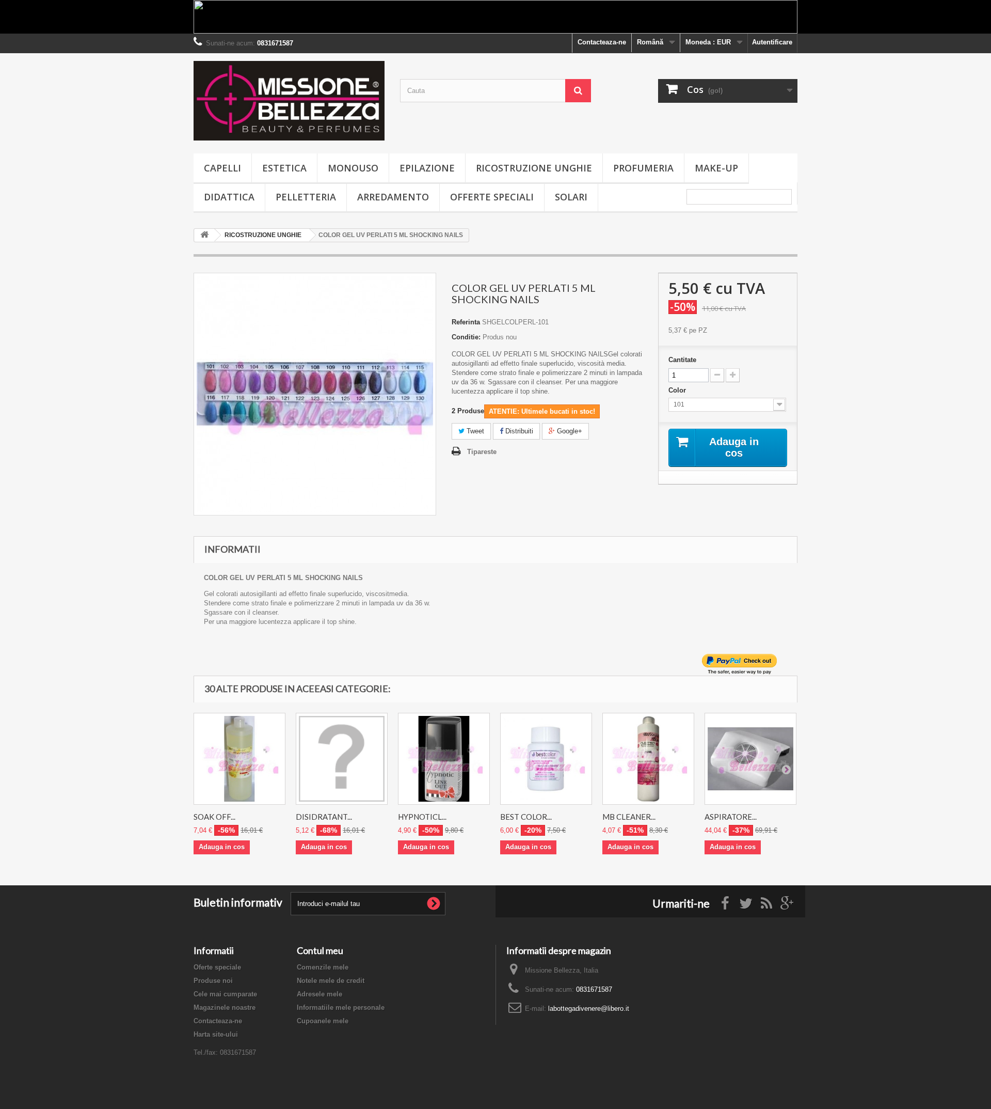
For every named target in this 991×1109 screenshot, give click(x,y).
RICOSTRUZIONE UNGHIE (534, 168)
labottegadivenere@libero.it (588, 1008)
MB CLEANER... (629, 816)
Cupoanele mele (322, 1021)
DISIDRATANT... (324, 816)
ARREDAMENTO (393, 197)
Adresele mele (319, 994)
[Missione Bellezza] (289, 100)
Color (678, 390)
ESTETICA (284, 168)
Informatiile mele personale (341, 1007)
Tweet (474, 431)
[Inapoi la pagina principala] (204, 235)
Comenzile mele (322, 967)
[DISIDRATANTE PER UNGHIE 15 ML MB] (342, 759)
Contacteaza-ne (602, 42)
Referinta (466, 322)
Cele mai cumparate (225, 994)
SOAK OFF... (214, 816)
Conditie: (466, 337)
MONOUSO (353, 168)
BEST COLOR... (526, 816)
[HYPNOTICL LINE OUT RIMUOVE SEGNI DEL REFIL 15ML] (444, 759)
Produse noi (213, 981)
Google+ (568, 431)
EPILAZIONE (427, 168)
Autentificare (772, 42)
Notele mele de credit (330, 981)
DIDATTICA (229, 197)
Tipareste (482, 452)
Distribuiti (518, 431)
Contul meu (320, 950)
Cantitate (682, 360)
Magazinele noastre (224, 1007)
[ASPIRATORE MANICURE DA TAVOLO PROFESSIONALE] (750, 759)
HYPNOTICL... (422, 816)
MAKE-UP (716, 168)
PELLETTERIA (306, 197)
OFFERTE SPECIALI (492, 197)
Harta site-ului (216, 1034)
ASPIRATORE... (731, 816)
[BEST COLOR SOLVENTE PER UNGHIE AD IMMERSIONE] (546, 759)
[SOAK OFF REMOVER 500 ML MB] (239, 759)
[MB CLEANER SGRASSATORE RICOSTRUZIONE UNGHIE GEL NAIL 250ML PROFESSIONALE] (648, 759)
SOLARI (571, 197)
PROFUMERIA (643, 168)
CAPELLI (222, 168)
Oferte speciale (217, 967)
